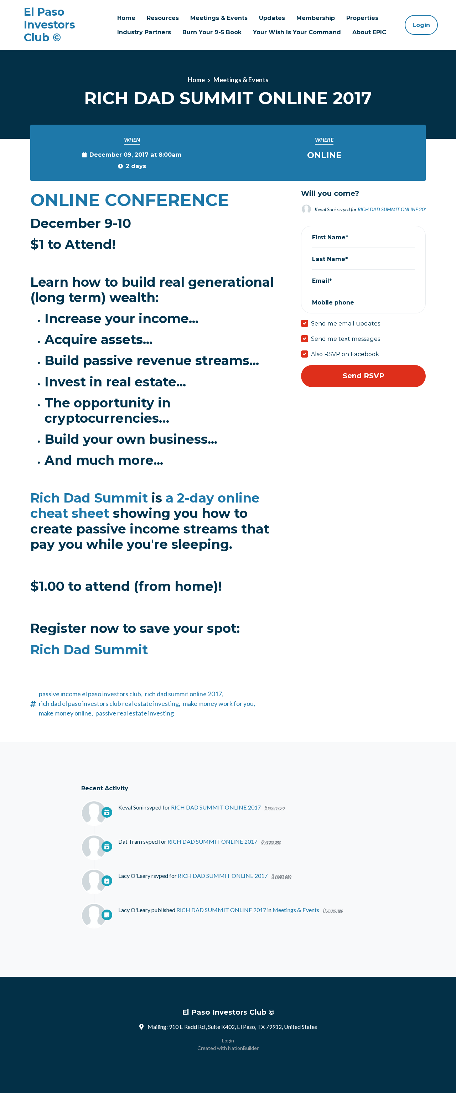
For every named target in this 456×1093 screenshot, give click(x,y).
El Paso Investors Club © (49, 25)
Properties (362, 17)
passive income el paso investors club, (90, 694)
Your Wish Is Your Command (297, 32)
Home (126, 17)
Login (421, 24)
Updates (272, 17)
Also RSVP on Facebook (345, 354)
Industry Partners (144, 32)
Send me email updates (345, 323)
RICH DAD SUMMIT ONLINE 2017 (394, 209)
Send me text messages (345, 338)
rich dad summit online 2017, (184, 694)
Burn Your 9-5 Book (212, 32)
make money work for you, (219, 703)
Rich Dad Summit (89, 498)
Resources (163, 17)
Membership (315, 17)
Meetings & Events (219, 17)
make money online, (66, 713)
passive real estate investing (134, 713)
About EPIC (369, 32)
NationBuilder (243, 1048)
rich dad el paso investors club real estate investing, (109, 703)
